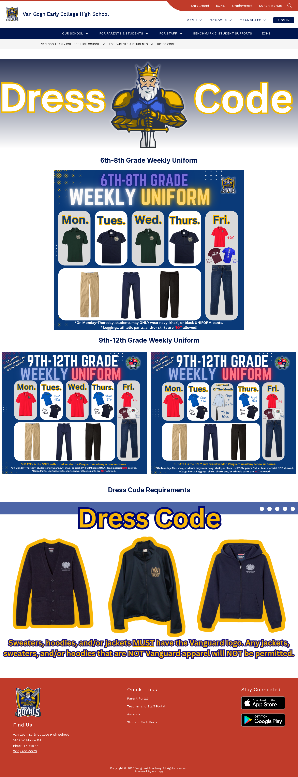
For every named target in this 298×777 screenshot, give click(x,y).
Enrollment (200, 6)
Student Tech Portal (143, 722)
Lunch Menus (270, 6)
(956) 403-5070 (25, 751)
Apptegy (157, 771)
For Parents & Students (121, 33)
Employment (242, 6)
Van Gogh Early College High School (70, 44)
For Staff (168, 33)
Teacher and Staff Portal (146, 706)
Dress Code (166, 44)
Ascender (134, 714)
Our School (72, 33)
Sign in (284, 20)
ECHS (220, 6)
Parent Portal (137, 698)
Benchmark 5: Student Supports (222, 33)
